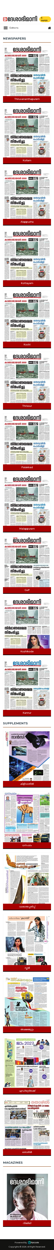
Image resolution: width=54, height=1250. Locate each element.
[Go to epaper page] (49, 27)
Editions (13, 27)
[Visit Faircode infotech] (33, 1242)
